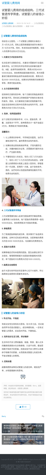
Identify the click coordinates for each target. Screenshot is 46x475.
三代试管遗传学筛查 (12, 210)
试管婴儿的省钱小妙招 (14, 313)
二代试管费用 (7, 26)
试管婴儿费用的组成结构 (15, 36)
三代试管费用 (39, 23)
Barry (4, 416)
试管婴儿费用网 (11, 2)
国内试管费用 (18, 26)
